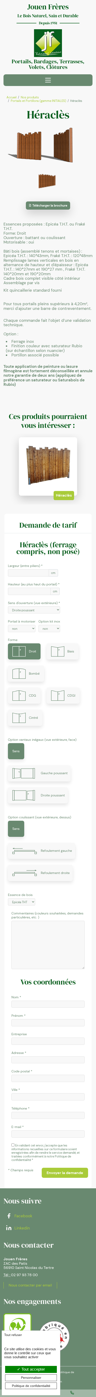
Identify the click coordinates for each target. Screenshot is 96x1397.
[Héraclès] (48, 145)
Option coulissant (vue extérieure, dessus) (39, 817)
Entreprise (19, 1034)
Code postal (20, 1071)
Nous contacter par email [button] (30, 1285)
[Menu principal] (48, 80)
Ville (14, 1090)
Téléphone (19, 1108)
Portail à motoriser (21, 621)
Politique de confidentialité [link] (31, 1386)
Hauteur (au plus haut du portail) (32, 584)
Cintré (33, 718)
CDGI (71, 695)
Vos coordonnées (48, 982)
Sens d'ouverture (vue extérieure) (33, 603)
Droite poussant (53, 795)
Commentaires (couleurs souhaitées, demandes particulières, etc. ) (47, 915)
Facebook (22, 1215)
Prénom (17, 1016)
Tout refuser (13, 1335)
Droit (32, 651)
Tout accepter (32, 1369)
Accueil (12, 97)
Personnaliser (31, 1377)
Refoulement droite (55, 873)
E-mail (16, 1127)
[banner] (48, 43)
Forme (12, 640)
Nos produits (30, 97)
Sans (16, 751)
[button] (65, 1173)
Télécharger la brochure (49, 206)
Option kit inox (49, 621)
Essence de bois (20, 895)
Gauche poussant (54, 773)
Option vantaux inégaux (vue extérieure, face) (42, 740)
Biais (70, 651)
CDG (32, 695)
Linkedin (21, 1228)
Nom (15, 997)
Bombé (34, 673)
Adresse (17, 1053)
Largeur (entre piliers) (24, 566)
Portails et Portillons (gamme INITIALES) (38, 101)
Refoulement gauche (56, 851)
